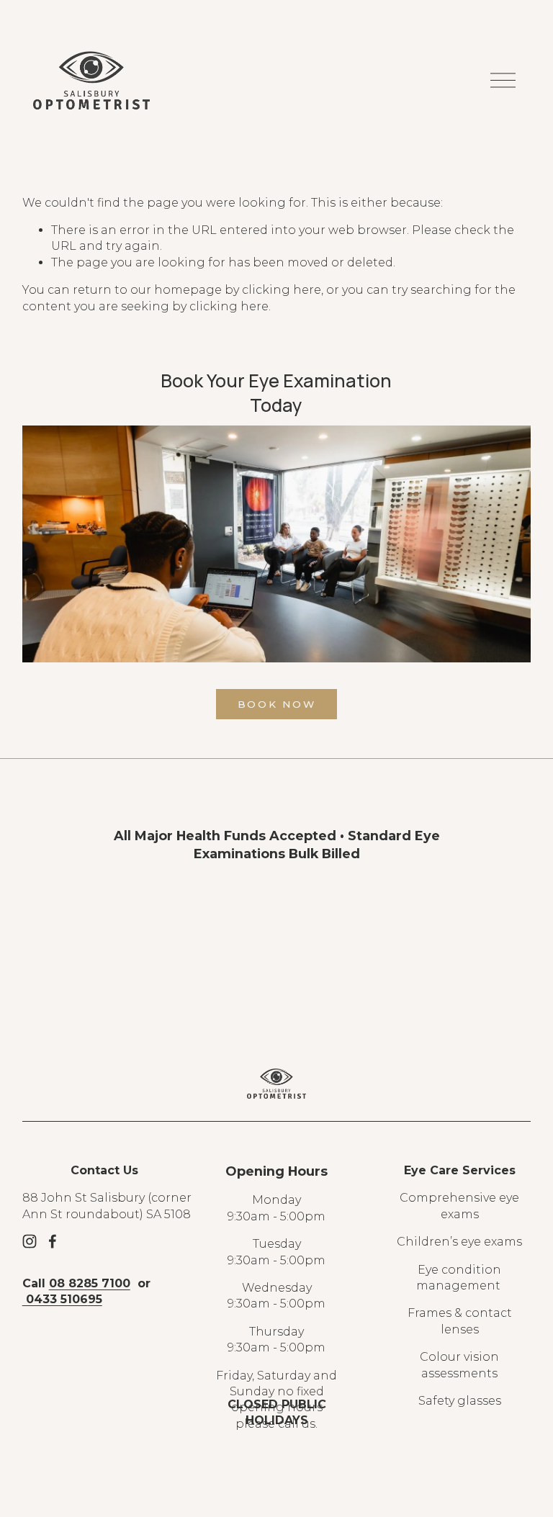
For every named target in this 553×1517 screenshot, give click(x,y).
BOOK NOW (277, 704)
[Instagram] (29, 1241)
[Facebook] (52, 1241)
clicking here (281, 290)
